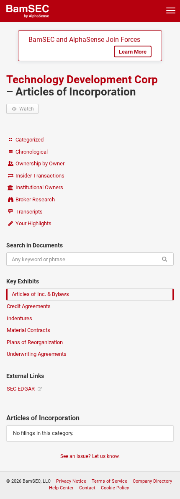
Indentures (19, 318)
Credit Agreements (29, 306)
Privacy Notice (71, 481)
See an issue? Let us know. (90, 456)
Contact (87, 488)
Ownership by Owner (39, 163)
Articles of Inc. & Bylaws (40, 294)
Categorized (29, 139)
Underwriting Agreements (37, 354)
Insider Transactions (39, 175)
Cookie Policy (115, 488)
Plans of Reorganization (35, 342)
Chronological (31, 152)
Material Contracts (28, 330)
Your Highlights (32, 223)
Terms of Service (109, 481)
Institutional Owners (38, 187)
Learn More (133, 52)
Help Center (61, 488)
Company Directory (152, 481)
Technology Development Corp (82, 79)
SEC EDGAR (21, 389)
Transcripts (28, 211)
